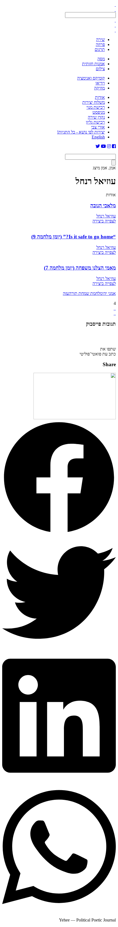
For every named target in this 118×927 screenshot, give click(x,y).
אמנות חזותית (93, 63)
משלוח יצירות (93, 102)
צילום (100, 68)
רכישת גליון (95, 122)
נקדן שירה (96, 117)
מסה (101, 58)
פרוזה (100, 44)
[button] (59, 477)
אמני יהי (109, 293)
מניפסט (98, 112)
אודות (100, 97)
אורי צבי (98, 127)
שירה (100, 39)
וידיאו (100, 83)
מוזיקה (99, 88)
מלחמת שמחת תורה (85, 293)
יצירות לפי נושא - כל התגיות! (81, 132)
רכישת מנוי (95, 107)
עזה (66, 293)
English (98, 137)
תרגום (100, 49)
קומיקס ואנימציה (91, 78)
